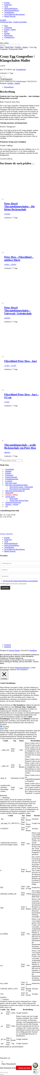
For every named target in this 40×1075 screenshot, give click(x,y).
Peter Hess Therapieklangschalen (16, 485)
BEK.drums (14, 498)
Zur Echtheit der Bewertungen (14, 14)
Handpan (8, 471)
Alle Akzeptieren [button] (22, 669)
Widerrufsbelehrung (11, 8)
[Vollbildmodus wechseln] (3, 1072)
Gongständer (9, 469)
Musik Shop (9, 47)
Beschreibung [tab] (9, 87)
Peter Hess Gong (11, 483)
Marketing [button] (3, 795)
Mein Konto (8, 35)
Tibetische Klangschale (13, 502)
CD (6, 506)
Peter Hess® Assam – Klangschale (21, 487)
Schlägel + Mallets (21, 47)
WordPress (33, 650)
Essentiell (6, 727)
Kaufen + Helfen (10, 29)
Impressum (8, 5)
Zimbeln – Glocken (11, 504)
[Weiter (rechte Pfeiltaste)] (3, 1074)
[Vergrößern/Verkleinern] (1, 1072)
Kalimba (8, 473)
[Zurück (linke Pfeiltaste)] (1, 1074)
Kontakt (7, 3)
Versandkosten (9, 12)
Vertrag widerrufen (6, 534)
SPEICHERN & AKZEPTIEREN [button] (11, 1047)
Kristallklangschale (11, 479)
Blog (6, 31)
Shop (6, 26)
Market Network (9, 16)
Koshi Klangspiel (11, 477)
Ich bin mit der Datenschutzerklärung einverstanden (20, 581)
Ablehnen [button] (12, 669)
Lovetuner (8, 481)
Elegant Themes (14, 650)
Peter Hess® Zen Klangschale (20, 489)
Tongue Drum (10, 497)
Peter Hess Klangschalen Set (15, 491)
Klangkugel (9, 475)
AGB (6, 6)
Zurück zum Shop (24, 1068)
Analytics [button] (3, 997)
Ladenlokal (8, 28)
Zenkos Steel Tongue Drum (19, 500)
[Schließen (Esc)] (7, 1072)
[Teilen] (5, 1072)
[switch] (35, 1072)
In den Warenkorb (6, 79)
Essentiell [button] (3, 724)
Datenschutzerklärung (11, 10)
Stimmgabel (9, 493)
